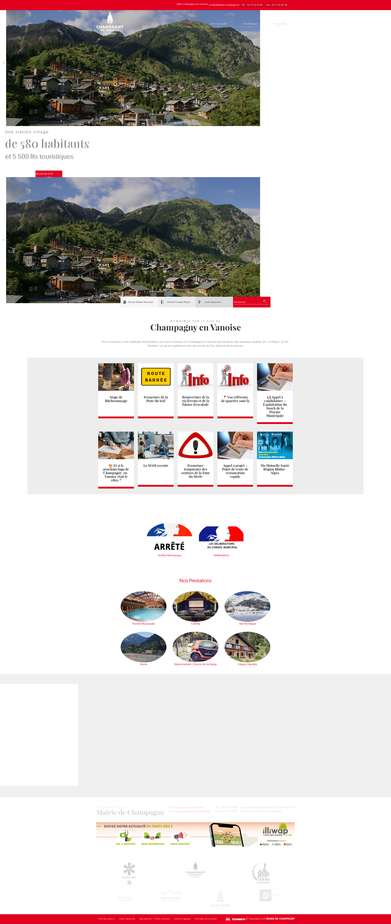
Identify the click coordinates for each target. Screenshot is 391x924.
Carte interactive (213, 302)
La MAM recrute (155, 465)
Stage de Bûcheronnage (116, 399)
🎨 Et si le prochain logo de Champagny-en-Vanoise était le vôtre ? (116, 472)
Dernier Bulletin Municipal (140, 302)
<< (257, 718)
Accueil (189, 23)
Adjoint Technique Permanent (114, 764)
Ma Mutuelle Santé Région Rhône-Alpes (275, 469)
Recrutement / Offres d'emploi (154, 919)
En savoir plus (44, 173)
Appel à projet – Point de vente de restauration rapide (235, 471)
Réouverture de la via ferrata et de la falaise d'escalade (195, 401)
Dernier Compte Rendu (178, 302)
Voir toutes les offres (152, 724)
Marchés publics (106, 919)
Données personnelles (206, 919)
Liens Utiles (280, 23)
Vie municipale (218, 23)
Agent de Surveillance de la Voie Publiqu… (121, 730)
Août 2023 (270, 718)
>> (282, 718)
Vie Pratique (250, 23)
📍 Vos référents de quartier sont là (235, 399)
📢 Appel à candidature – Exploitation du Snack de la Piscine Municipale (275, 406)
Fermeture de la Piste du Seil (156, 399)
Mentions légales (182, 919)
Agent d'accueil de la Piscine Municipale (120, 747)
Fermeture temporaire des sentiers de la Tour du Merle (195, 471)
